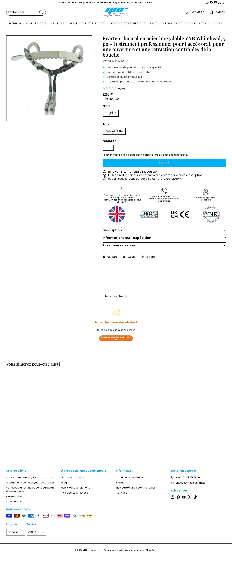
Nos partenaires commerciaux (135, 487)
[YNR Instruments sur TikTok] (195, 497)
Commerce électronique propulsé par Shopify (129, 550)
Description (112, 230)
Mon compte (14, 501)
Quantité (109, 141)
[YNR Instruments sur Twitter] (189, 497)
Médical (15, 23)
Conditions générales (130, 477)
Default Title (114, 131)
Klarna (120, 482)
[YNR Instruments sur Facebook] (178, 497)
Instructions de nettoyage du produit (30, 482)
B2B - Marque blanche (75, 487)
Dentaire (58, 23)
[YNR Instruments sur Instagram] (172, 497)
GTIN (106, 106)
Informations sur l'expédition (127, 238)
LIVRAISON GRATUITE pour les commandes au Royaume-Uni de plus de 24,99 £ (105, 2)
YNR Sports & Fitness (74, 492)
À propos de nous (72, 477)
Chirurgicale (36, 23)
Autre (218, 23)
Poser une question (119, 245)
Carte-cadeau (15, 496)
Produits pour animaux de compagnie (179, 23)
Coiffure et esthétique (127, 23)
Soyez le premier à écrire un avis (116, 338)
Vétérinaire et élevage (86, 23)
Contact (121, 492)
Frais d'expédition (132, 154)
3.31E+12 (110, 113)
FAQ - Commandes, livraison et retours (31, 477)
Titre (106, 124)
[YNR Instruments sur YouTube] (184, 497)
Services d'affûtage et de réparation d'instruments (30, 489)
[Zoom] (49, 78)
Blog (64, 482)
